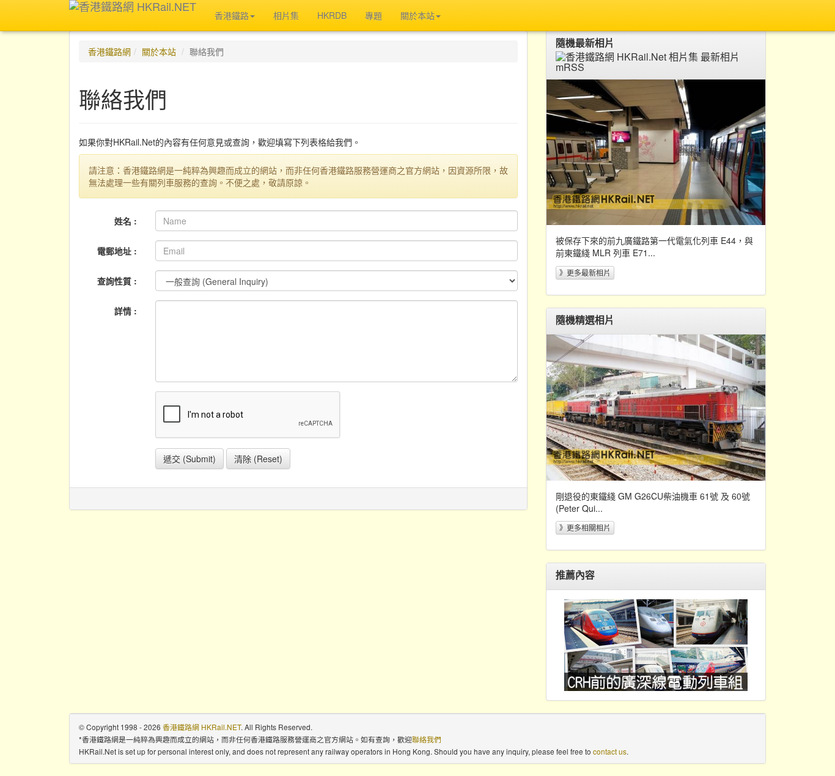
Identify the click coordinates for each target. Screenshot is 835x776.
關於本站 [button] (417, 15)
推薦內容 (575, 574)
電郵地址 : (117, 251)
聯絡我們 (426, 739)
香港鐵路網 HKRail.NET (202, 727)
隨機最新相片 (585, 42)
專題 (373, 15)
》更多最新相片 (585, 272)
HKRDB (332, 15)
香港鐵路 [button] (232, 15)
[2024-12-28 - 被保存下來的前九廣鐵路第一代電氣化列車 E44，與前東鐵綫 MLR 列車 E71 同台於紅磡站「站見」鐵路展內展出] (655, 152)
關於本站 (159, 51)
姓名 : (125, 221)
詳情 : (125, 311)
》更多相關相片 (585, 527)
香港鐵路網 (109, 51)
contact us (610, 751)
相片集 (286, 15)
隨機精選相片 (585, 319)
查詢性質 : (117, 281)
